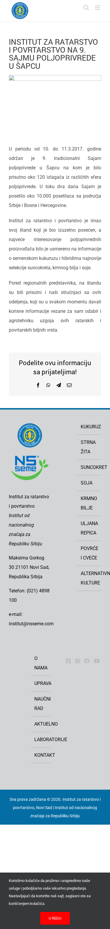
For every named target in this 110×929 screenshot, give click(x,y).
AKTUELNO (41, 724)
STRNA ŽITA (88, 447)
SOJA (86, 483)
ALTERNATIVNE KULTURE (90, 578)
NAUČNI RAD (41, 703)
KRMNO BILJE (89, 503)
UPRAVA (41, 683)
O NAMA (41, 663)
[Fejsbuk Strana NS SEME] (68, 661)
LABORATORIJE (41, 739)
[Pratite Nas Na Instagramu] (77, 661)
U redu (55, 918)
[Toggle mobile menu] (98, 7)
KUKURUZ (90, 427)
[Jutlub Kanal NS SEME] (97, 661)
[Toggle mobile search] (86, 7)
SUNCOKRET (90, 467)
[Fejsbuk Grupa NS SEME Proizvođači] (86, 661)
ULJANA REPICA (89, 528)
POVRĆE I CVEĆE (89, 553)
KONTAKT (41, 755)
